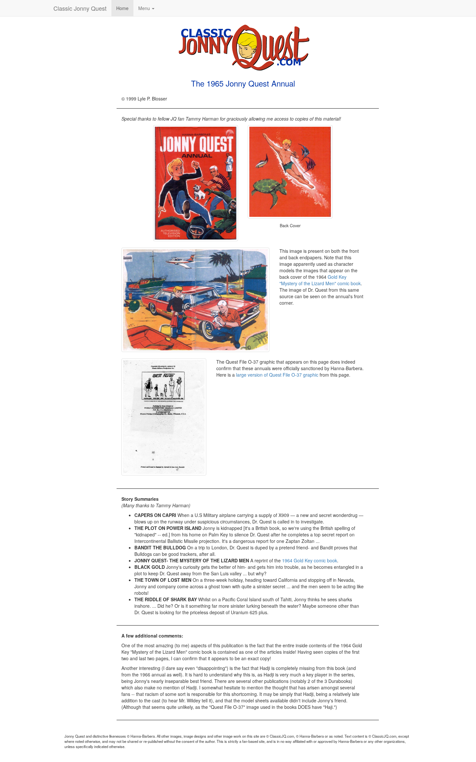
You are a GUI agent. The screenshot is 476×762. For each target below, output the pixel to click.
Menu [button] (144, 8)
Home (122, 8)
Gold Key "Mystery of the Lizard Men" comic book (320, 280)
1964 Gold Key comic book (309, 560)
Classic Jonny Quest (80, 8)
